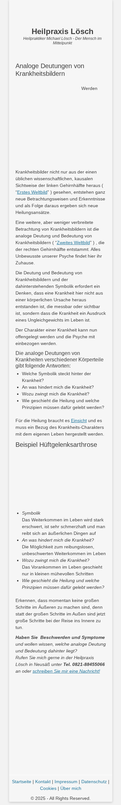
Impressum (66, 781)
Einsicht (79, 420)
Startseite (21, 781)
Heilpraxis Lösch (63, 31)
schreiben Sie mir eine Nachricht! (66, 671)
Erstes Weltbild (32, 192)
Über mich (70, 788)
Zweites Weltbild (73, 242)
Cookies (48, 788)
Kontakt (43, 781)
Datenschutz (94, 781)
